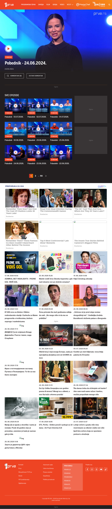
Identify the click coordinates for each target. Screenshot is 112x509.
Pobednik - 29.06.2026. (37, 140)
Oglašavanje (22, 483)
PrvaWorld (68, 477)
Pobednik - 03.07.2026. (14, 117)
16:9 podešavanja (23, 479)
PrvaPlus (67, 469)
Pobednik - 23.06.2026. (37, 163)
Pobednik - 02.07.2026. (37, 117)
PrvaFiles (67, 488)
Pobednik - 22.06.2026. (59, 163)
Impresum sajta (48, 465)
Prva (19, 468)
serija (55, 4)
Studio (20, 476)
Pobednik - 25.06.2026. (59, 140)
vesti (69, 4)
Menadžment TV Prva (25, 472)
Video (62, 4)
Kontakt (20, 465)
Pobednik (8, 113)
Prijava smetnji (47, 472)
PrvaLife (67, 484)
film (48, 4)
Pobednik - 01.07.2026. (59, 117)
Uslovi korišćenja (48, 468)
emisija (41, 4)
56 (41, 175)
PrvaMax (67, 473)
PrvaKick (67, 481)
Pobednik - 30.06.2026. (14, 140)
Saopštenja (46, 476)
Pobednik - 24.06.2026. (14, 163)
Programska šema (28, 4)
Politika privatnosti (48, 479)
